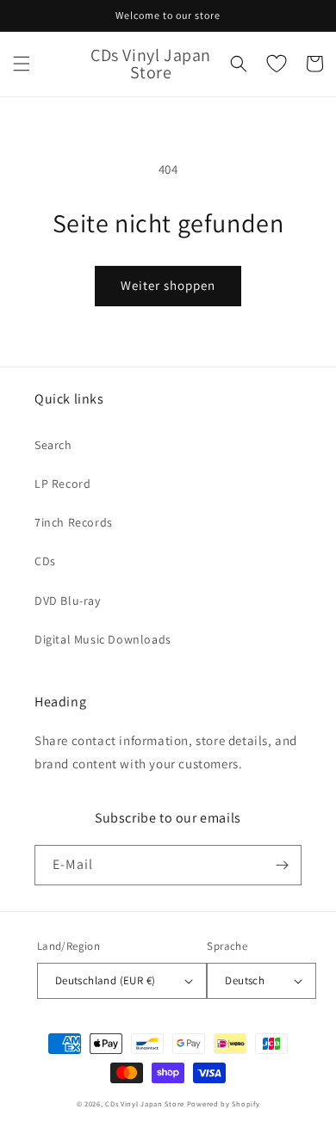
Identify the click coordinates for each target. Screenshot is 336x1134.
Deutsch (244, 980)
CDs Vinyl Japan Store (144, 1103)
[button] (21, 64)
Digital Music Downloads (102, 639)
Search (53, 445)
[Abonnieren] (282, 865)
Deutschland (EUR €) (105, 980)
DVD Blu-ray (67, 600)
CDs (45, 561)
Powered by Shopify (223, 1103)
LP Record (62, 483)
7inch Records (73, 522)
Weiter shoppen (168, 285)
